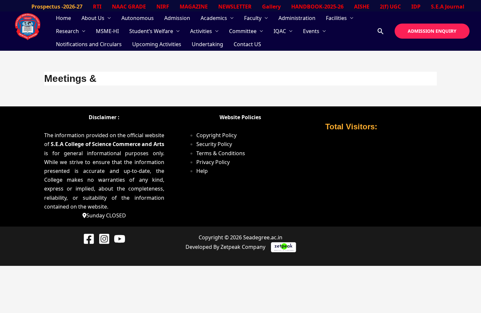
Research (67, 31)
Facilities (336, 18)
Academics (214, 18)
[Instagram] (104, 239)
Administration (296, 18)
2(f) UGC (390, 6)
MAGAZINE (194, 6)
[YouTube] (119, 239)
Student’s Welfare (151, 31)
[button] (381, 31)
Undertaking (207, 44)
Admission (177, 18)
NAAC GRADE (129, 6)
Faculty (252, 18)
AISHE (361, 6)
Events (311, 31)
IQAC (280, 31)
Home (63, 18)
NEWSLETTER (235, 6)
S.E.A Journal (447, 6)
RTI (97, 6)
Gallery (271, 6)
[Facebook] (89, 239)
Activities (201, 31)
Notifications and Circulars (89, 44)
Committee (243, 31)
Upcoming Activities (156, 44)
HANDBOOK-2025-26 (317, 6)
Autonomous (137, 18)
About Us (92, 18)
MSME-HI (107, 31)
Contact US (247, 44)
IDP (415, 6)
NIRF (162, 6)
